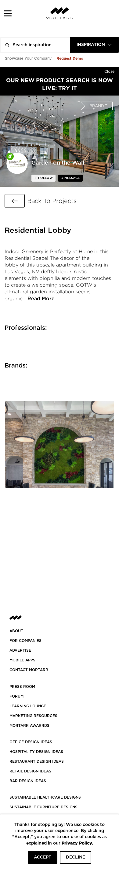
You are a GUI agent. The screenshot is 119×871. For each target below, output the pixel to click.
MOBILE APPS (22, 660)
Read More (41, 298)
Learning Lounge (27, 706)
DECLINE (75, 857)
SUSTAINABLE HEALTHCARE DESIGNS (45, 797)
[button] (8, 13)
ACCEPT (42, 857)
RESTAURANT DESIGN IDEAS (36, 761)
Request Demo (69, 58)
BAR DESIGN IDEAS (27, 781)
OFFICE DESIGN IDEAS (30, 742)
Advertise (20, 650)
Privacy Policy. (77, 843)
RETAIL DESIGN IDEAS (30, 771)
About (16, 631)
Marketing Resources (33, 716)
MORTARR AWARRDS (29, 725)
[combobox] (94, 45)
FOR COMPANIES (25, 641)
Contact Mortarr (28, 670)
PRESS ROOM (22, 686)
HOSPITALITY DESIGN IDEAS (36, 752)
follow (45, 177)
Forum (16, 696)
